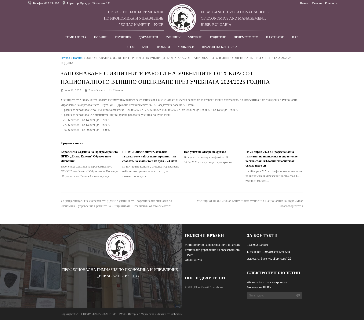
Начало (304, 3)
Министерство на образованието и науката (212, 244)
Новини (78, 57)
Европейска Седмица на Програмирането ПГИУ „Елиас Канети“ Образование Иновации (89, 156)
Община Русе (193, 259)
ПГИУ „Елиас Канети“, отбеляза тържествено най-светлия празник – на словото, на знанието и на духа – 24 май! (149, 156)
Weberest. (176, 313)
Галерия (317, 3)
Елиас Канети (97, 90)
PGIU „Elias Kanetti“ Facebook (204, 287)
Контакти (331, 3)
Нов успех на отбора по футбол (205, 151)
